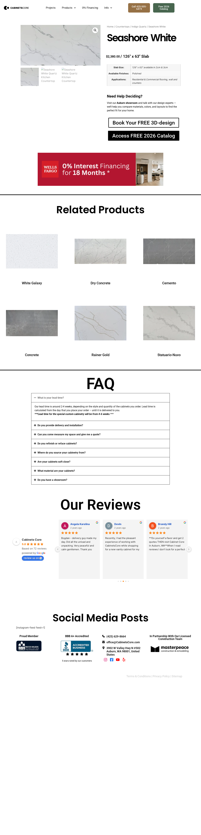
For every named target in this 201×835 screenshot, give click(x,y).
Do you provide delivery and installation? (60, 425)
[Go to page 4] (123, 581)
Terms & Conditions (138, 676)
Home (110, 26)
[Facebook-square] (112, 660)
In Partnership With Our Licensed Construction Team (170, 637)
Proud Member (28, 636)
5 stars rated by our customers (77, 661)
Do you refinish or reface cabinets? (57, 443)
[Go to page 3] (120, 581)
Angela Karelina (80, 524)
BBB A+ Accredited (77, 636)
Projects (51, 7)
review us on (31, 557)
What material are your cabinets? (56, 470)
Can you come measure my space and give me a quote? (69, 434)
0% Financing (90, 7)
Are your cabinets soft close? (54, 461)
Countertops (123, 26)
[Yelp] (124, 660)
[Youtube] (118, 660)
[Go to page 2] (118, 581)
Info (106, 7)
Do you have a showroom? (52, 479)
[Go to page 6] (128, 581)
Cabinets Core (32, 539)
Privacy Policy (161, 676)
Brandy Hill (164, 524)
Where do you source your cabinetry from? (62, 452)
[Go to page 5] (125, 581)
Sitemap (177, 676)
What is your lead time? (51, 397)
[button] (95, 30)
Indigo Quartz (139, 26)
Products (67, 7)
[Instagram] (105, 660)
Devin (117, 524)
